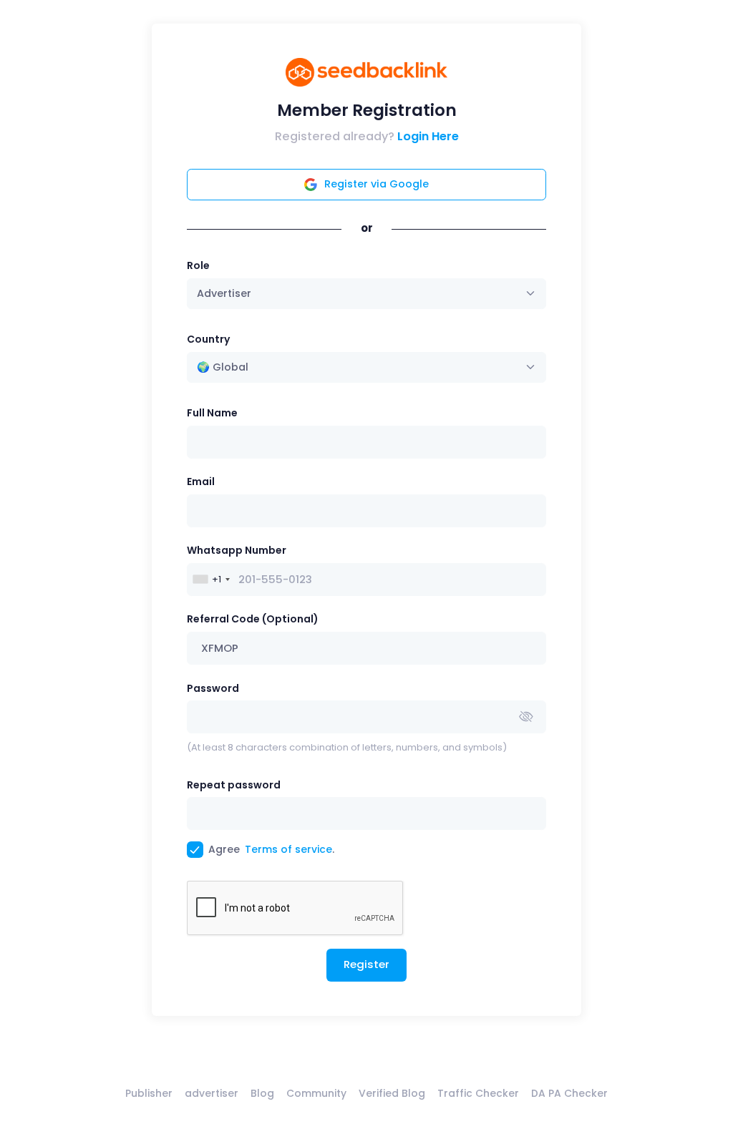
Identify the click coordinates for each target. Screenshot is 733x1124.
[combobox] (367, 367)
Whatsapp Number (236, 550)
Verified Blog (392, 1093)
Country (208, 339)
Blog (262, 1093)
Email (201, 481)
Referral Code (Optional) (253, 619)
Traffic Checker (478, 1093)
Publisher (149, 1093)
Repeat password (234, 785)
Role (198, 265)
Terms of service (288, 849)
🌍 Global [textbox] (222, 367)
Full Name (212, 413)
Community (316, 1093)
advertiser (211, 1093)
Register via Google (376, 184)
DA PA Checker (569, 1093)
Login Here (428, 136)
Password (213, 688)
